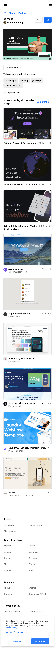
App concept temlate (19, 313)
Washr (11, 493)
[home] (5, 5)
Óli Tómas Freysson (17, 272)
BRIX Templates (15, 451)
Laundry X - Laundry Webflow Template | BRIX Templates (27, 448)
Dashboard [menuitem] (9, 525)
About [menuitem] (7, 588)
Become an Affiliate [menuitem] (38, 594)
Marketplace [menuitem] (10, 531)
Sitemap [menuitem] (33, 588)
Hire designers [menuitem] (35, 525)
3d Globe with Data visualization (20, 184)
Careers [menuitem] (8, 594)
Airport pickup (15, 269)
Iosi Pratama (14, 361)
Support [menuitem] (8, 546)
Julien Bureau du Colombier (21, 495)
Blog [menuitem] (6, 564)
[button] (39, 20)
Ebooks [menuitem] (7, 570)
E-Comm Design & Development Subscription (20, 143)
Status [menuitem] (32, 570)
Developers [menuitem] (34, 558)
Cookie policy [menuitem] (35, 611)
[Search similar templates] (48, 20)
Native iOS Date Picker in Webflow (20, 226)
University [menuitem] (8, 552)
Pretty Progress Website (21, 358)
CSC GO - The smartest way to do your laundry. (27, 403)
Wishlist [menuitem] (32, 564)
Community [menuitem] (34, 552)
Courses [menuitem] (8, 558)
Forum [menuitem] (32, 546)
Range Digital (14, 406)
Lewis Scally (14, 316)
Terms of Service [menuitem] (12, 611)
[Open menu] (51, 4)
